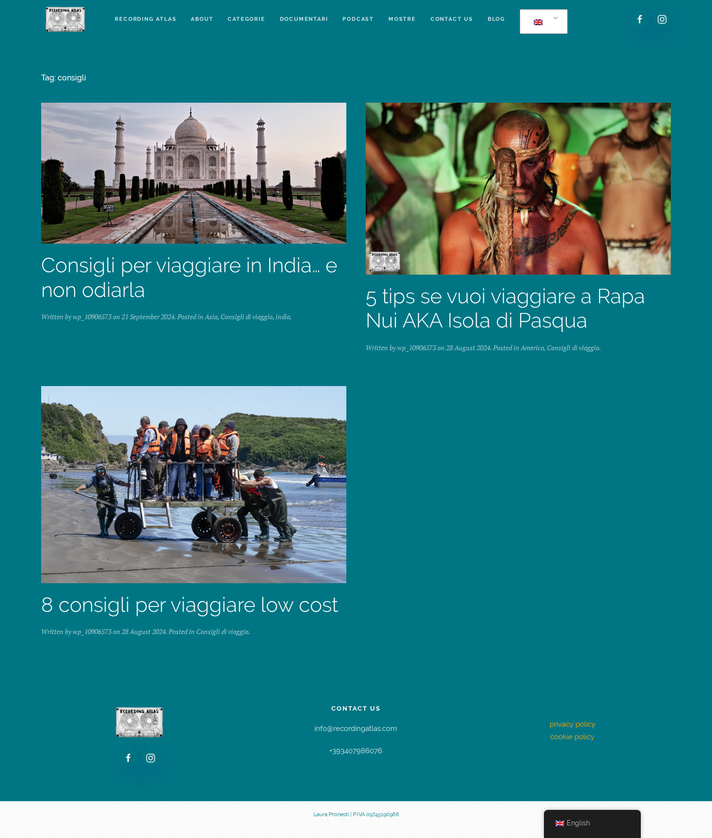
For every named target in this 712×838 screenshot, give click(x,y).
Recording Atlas (145, 19)
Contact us (452, 19)
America (532, 347)
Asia (211, 316)
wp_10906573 (92, 316)
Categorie (246, 19)
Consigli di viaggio (246, 316)
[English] (541, 22)
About (202, 19)
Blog (496, 19)
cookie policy (572, 736)
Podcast (358, 19)
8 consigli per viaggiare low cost (189, 605)
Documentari (304, 19)
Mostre (402, 19)
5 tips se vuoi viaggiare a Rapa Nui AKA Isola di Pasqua (505, 308)
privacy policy (572, 724)
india (283, 316)
